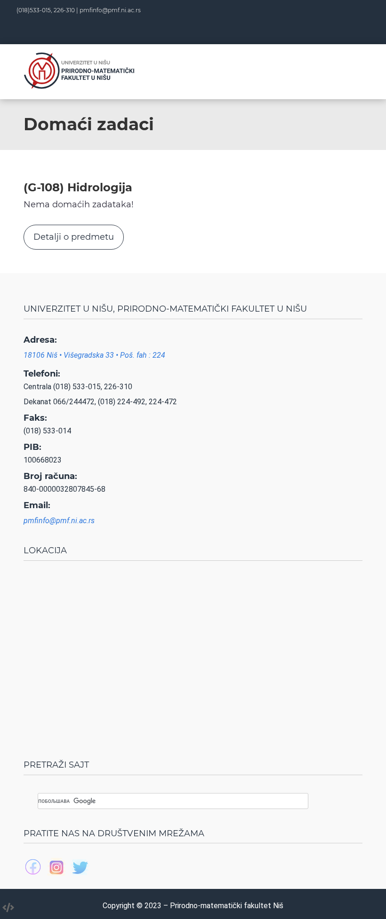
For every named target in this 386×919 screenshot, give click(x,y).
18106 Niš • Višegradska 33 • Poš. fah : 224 (94, 355)
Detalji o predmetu (73, 237)
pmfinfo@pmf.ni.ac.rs (110, 10)
